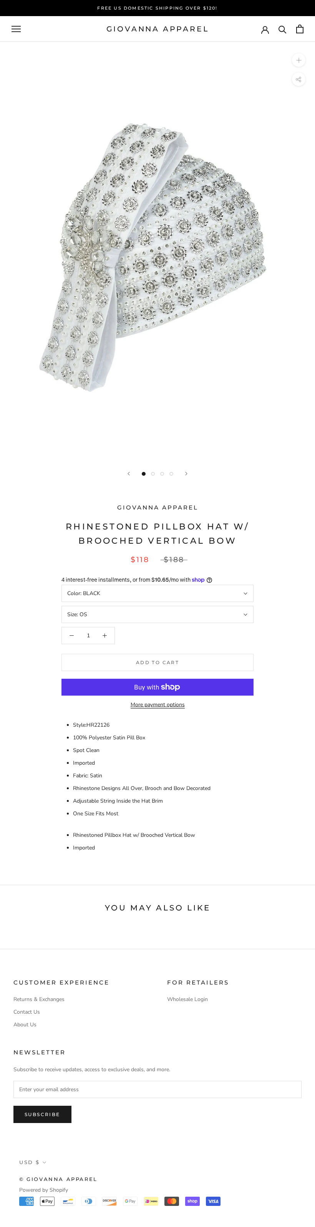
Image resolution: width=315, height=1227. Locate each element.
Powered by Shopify (43, 1190)
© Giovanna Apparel (58, 1179)
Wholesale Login (187, 999)
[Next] (186, 473)
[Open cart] (299, 29)
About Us (24, 1024)
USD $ (29, 1162)
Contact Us (26, 1012)
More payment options (158, 704)
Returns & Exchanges (39, 999)
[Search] (283, 29)
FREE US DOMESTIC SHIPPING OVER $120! (157, 8)
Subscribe (42, 1114)
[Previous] (129, 473)
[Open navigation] (16, 29)
